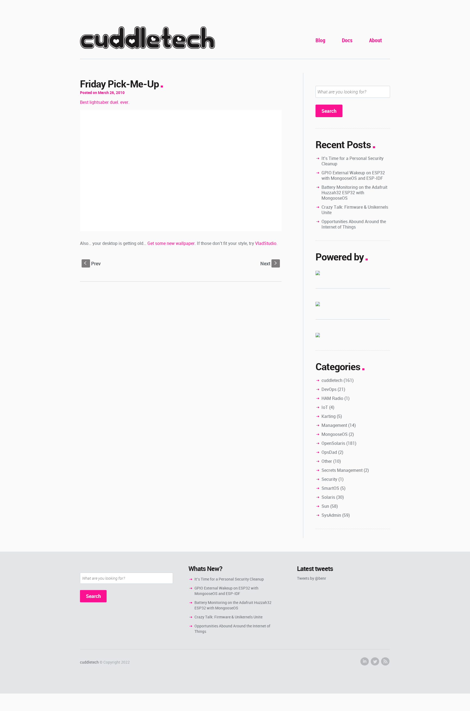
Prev (92, 263)
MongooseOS (334, 434)
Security (329, 479)
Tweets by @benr (311, 578)
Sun (325, 506)
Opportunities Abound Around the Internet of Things (353, 224)
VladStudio (265, 243)
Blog (320, 40)
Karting (328, 416)
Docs (347, 40)
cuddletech (147, 38)
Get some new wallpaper (171, 243)
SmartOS (330, 488)
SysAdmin (331, 515)
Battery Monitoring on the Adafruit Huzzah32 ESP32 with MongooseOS (354, 192)
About (375, 40)
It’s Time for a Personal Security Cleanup (352, 161)
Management (334, 425)
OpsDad (329, 452)
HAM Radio (332, 398)
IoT (324, 407)
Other (326, 461)
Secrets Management (342, 470)
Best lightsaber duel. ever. (104, 102)
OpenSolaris (333, 443)
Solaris (328, 497)
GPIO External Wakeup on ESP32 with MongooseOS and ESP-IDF (353, 175)
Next (269, 263)
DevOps (328, 389)
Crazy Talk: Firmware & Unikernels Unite (354, 209)
